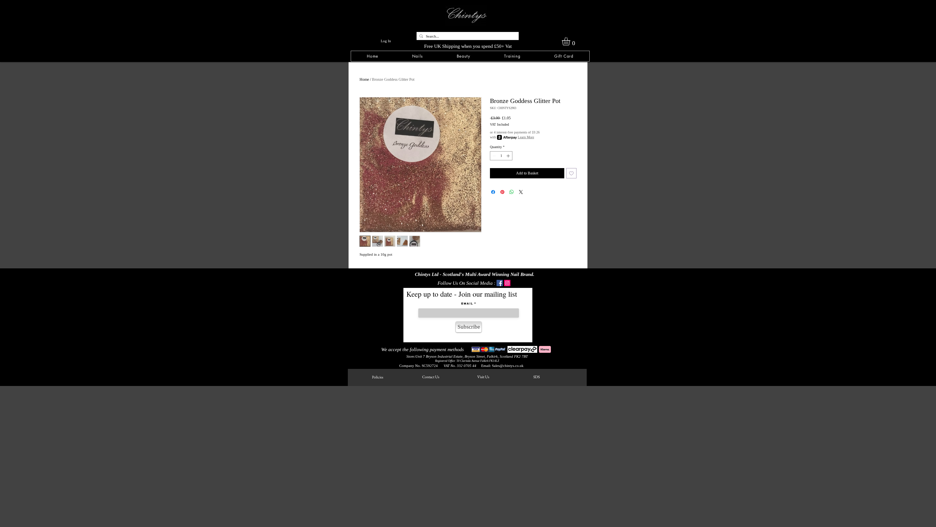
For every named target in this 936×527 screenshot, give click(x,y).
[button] (417, 56)
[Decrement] (494, 156)
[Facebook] (500, 283)
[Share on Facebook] (493, 192)
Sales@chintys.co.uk (508, 366)
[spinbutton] (501, 156)
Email (467, 303)
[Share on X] (521, 192)
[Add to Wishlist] (571, 173)
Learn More (526, 137)
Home (364, 79)
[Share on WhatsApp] (512, 192)
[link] (571, 41)
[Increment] (509, 156)
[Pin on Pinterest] (502, 192)
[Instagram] (507, 283)
